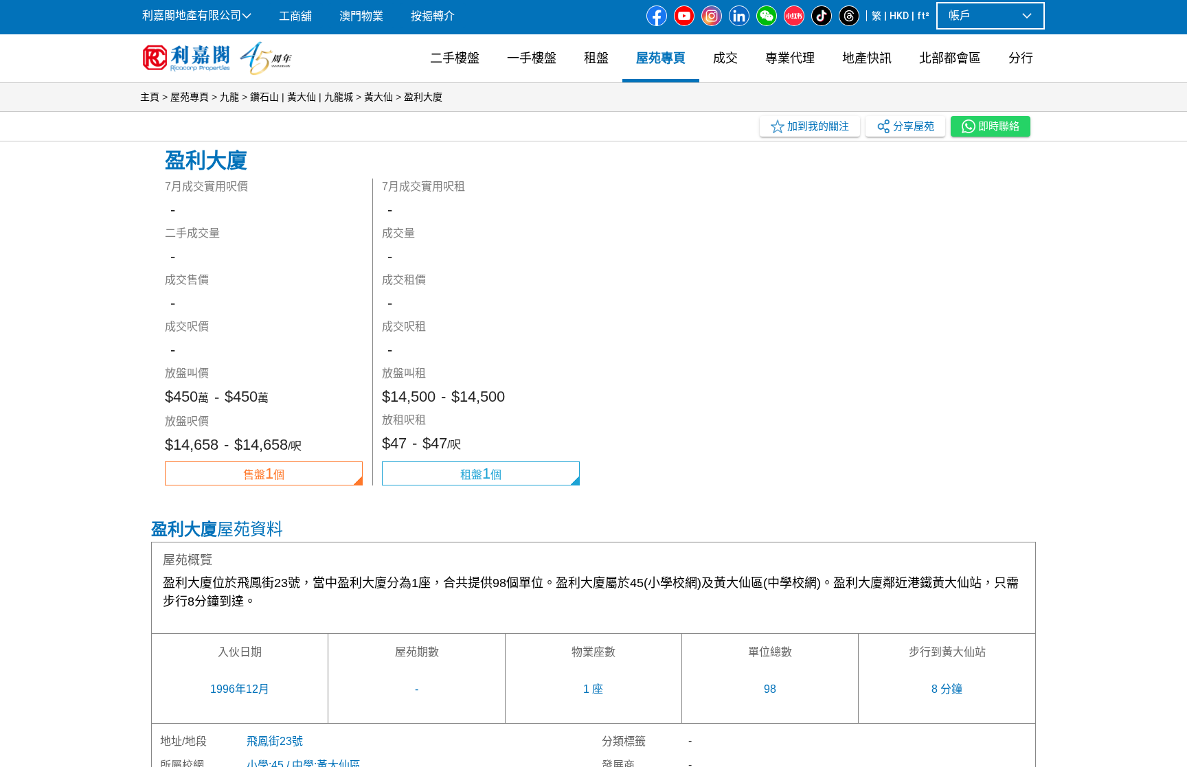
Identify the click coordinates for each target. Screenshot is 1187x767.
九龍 (229, 96)
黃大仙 (378, 96)
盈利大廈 (423, 96)
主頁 (149, 96)
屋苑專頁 (189, 96)
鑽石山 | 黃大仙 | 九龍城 (301, 96)
